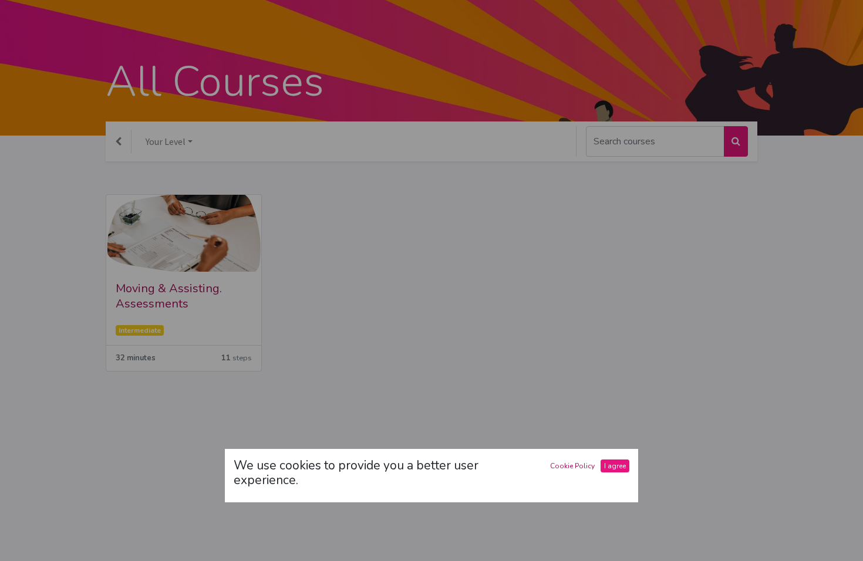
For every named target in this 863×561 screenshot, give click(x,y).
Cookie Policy (572, 466)
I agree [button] (615, 466)
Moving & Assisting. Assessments (169, 296)
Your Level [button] (166, 141)
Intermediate (140, 330)
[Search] (736, 141)
